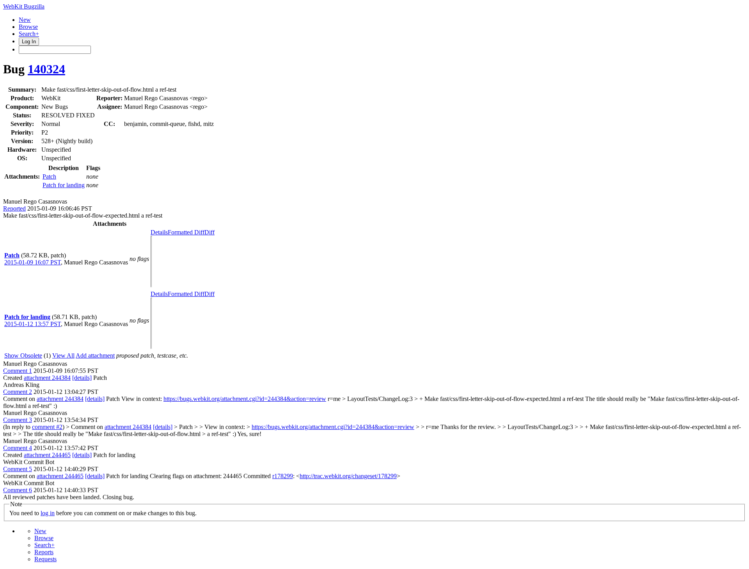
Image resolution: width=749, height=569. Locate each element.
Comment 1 (17, 370)
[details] (82, 377)
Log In (29, 41)
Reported (14, 208)
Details (159, 232)
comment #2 (47, 427)
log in (48, 513)
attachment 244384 (47, 377)
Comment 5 (17, 469)
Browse (28, 26)
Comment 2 (17, 391)
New (25, 19)
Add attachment (95, 355)
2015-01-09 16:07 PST (32, 262)
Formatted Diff (186, 232)
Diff (209, 232)
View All (63, 355)
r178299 (282, 476)
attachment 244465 (47, 455)
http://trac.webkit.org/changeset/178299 (348, 476)
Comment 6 (17, 490)
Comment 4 (17, 448)
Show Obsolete (23, 355)
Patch (49, 176)
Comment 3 (17, 420)
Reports (43, 552)
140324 (46, 69)
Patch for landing (64, 185)
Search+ (29, 33)
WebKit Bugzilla (23, 6)
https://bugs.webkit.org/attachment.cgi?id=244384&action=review (244, 398)
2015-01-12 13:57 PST (32, 324)
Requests (45, 559)
